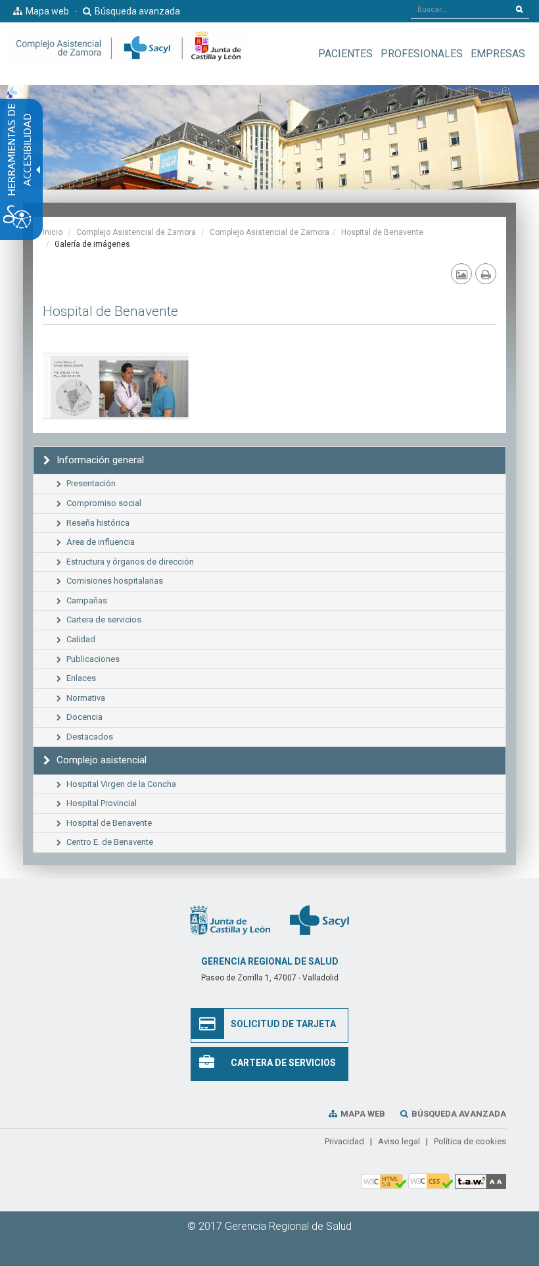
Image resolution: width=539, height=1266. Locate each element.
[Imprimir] (485, 273)
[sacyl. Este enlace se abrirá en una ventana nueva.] (319, 919)
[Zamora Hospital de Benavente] (116, 383)
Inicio (52, 232)
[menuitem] (345, 53)
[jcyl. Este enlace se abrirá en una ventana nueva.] (230, 919)
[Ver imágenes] (461, 273)
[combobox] (460, 9)
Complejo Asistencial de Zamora (136, 232)
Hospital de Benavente (382, 232)
